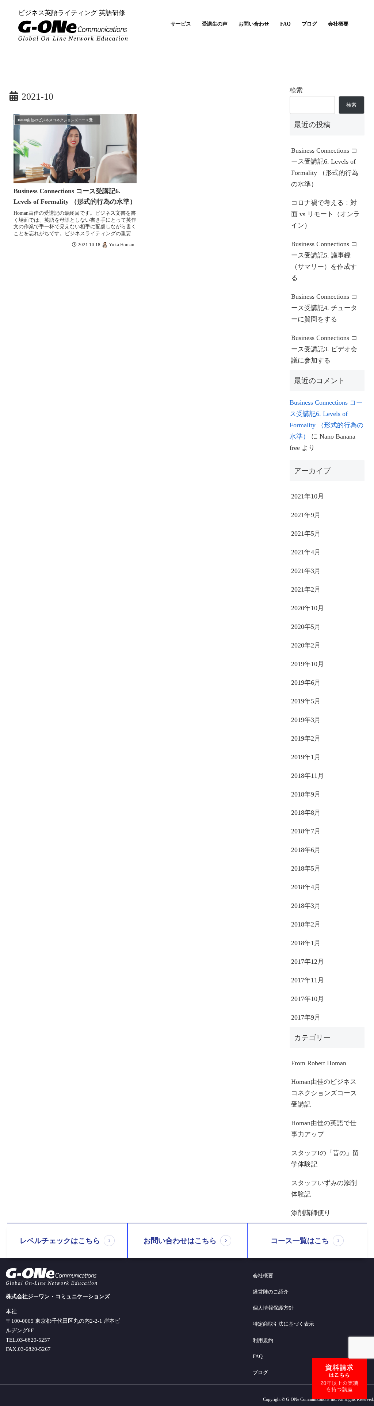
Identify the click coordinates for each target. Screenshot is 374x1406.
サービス (181, 24)
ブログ (309, 24)
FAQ (285, 24)
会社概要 (338, 24)
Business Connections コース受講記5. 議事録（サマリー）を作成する (324, 261)
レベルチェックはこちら (60, 1241)
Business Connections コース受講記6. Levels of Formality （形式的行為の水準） (324, 167)
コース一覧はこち (300, 1241)
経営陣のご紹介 (271, 1292)
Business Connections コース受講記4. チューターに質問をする (324, 308)
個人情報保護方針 (273, 1308)
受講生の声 (215, 24)
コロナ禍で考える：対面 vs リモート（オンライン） (325, 214)
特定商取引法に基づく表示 (283, 1324)
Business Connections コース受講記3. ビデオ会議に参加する (324, 349)
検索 (296, 90)
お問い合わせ (253, 24)
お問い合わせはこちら (180, 1241)
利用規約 (263, 1340)
